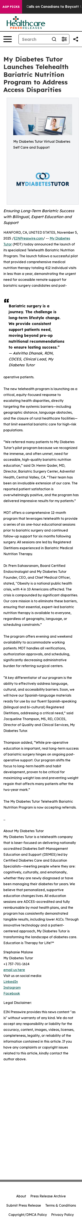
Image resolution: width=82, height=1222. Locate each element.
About (21, 1196)
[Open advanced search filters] (64, 39)
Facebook (11, 993)
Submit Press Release (23, 1205)
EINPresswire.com (28, 238)
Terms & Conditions (60, 1205)
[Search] (54, 39)
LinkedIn (10, 981)
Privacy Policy (62, 1215)
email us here (14, 970)
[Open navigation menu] (7, 39)
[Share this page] (76, 39)
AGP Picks (11, 7)
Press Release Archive (48, 1196)
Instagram (12, 987)
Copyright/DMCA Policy (27, 1215)
